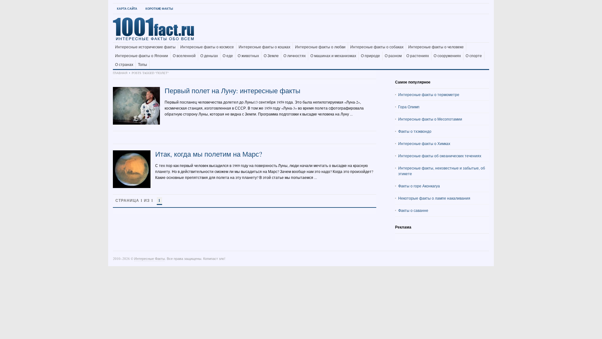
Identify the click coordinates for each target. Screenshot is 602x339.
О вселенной (184, 56)
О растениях (417, 56)
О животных (248, 56)
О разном (393, 56)
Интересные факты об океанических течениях (439, 155)
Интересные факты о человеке (436, 47)
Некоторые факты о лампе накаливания (434, 198)
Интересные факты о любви (320, 47)
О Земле (271, 56)
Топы (142, 64)
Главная (120, 73)
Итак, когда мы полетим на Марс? (208, 154)
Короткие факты (159, 9)
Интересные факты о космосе (207, 47)
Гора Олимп (409, 106)
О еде (228, 56)
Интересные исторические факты (145, 47)
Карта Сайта (127, 9)
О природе (370, 56)
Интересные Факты (149, 258)
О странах (124, 64)
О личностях (294, 56)
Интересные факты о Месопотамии (430, 118)
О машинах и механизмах (333, 56)
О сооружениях (447, 56)
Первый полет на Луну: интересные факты (232, 90)
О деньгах (209, 56)
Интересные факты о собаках (377, 47)
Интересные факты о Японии (141, 56)
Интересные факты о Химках (424, 143)
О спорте (474, 56)
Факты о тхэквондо (414, 131)
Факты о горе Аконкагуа (419, 185)
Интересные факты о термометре (428, 94)
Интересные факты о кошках (264, 47)
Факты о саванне (413, 210)
